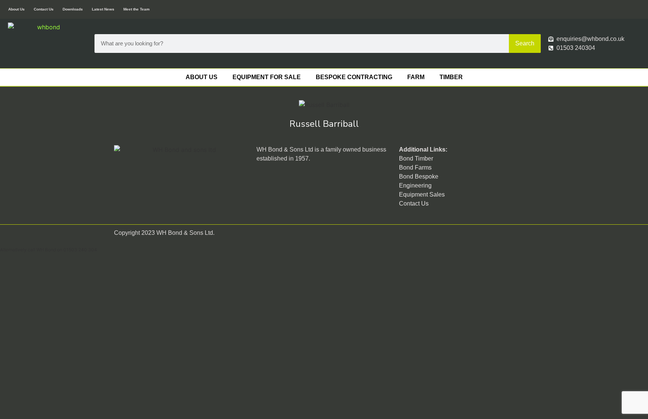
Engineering (415, 185)
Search (524, 43)
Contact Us (44, 9)
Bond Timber (416, 158)
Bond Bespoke (418, 176)
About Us (16, 9)
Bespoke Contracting (354, 77)
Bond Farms (415, 167)
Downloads (73, 9)
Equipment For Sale (266, 77)
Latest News (103, 9)
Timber (451, 77)
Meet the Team (136, 9)
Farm (415, 77)
